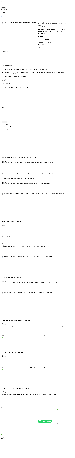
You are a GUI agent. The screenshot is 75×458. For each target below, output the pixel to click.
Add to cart (46, 39)
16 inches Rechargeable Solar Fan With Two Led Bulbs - (67, 425)
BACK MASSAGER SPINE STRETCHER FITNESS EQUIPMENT (19, 157)
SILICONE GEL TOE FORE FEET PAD (12, 352)
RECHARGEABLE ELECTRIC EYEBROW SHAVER (16, 320)
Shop (39, 411)
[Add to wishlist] (3, 164)
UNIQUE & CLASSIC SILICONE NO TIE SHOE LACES (17, 388)
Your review (4, 93)
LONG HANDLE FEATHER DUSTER (66, 410)
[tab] (30, 62)
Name (3, 107)
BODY (43, 22)
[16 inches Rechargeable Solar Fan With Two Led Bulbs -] (59, 427)
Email (3, 112)
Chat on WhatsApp (46, 421)
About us (40, 413)
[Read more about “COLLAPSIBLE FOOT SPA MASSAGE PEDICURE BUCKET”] (3, 188)
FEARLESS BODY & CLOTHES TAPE (12, 221)
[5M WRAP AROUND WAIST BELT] (59, 419)
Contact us (40, 415)
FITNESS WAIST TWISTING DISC (11, 241)
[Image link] (7, 411)
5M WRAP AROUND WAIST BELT (67, 417)
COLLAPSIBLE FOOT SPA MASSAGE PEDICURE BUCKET (18, 178)
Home (39, 22)
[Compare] (3, 155)
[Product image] (13, 141)
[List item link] (19, 424)
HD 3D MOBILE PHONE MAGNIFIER (12, 277)
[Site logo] (3, 2)
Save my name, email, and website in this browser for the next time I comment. (17, 118)
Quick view (3, 170)
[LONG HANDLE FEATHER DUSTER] (59, 411)
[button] (3, 167)
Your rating (4, 89)
